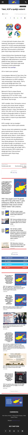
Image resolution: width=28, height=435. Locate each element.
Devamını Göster (14, 391)
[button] (26, 2)
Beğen (25, 257)
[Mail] (14, 431)
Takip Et (25, 261)
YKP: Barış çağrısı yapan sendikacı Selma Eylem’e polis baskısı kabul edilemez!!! (17, 213)
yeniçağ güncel (23, 6)
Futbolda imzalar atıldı (6, 166)
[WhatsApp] (17, 18)
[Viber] (21, 18)
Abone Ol (24, 267)
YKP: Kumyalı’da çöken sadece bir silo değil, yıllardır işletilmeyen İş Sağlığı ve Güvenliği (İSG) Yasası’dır (13, 385)
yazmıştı (13, 67)
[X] (14, 18)
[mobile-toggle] (2, 2)
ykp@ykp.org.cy (16, 420)
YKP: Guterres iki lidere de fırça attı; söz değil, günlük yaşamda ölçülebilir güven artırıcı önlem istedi (14, 326)
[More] (24, 18)
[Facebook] (10, 18)
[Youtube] (22, 431)
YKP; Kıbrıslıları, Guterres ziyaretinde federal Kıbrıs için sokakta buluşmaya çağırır (17, 245)
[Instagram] (9, 431)
